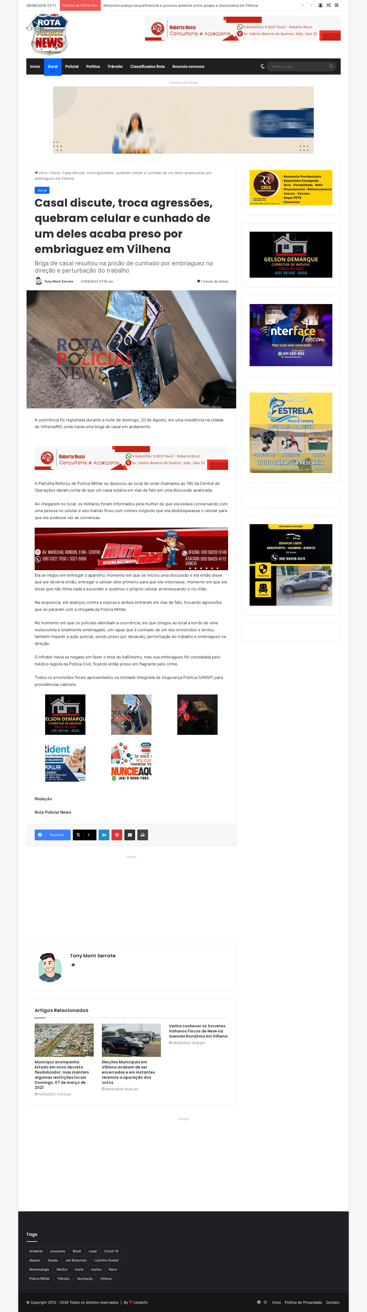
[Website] (73, 965)
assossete (57, 1251)
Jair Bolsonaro (76, 1260)
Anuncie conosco (188, 66)
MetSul (62, 1269)
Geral (53, 66)
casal (93, 1251)
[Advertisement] (131, 898)
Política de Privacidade (303, 1302)
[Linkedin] (104, 835)
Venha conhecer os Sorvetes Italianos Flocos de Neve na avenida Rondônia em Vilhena (198, 1031)
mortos (96, 1269)
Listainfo (141, 1302)
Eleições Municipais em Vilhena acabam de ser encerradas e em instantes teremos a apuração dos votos (128, 1072)
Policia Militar (39, 1278)
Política (93, 66)
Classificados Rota (147, 66)
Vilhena (105, 1278)
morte (79, 1269)
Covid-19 (111, 1251)
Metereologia (39, 1269)
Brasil (77, 1251)
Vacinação (85, 1278)
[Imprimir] (142, 835)
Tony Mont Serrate (58, 281)
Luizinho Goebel (106, 1260)
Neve (113, 1269)
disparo (34, 1260)
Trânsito (115, 66)
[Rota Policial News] (47, 35)
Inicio (35, 66)
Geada (53, 1260)
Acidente (36, 1251)
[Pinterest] (116, 835)
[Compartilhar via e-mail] (129, 835)
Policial (72, 66)
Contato (332, 1302)
